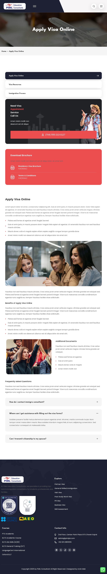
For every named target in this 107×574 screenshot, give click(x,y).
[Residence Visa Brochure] (12, 168)
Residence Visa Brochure (29, 166)
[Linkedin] (56, 550)
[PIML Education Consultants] (14, 6)
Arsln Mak (82, 569)
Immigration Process (17, 93)
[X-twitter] (61, 550)
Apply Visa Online (16, 76)
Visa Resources (15, 84)
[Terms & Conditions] (12, 177)
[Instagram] (69, 550)
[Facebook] (74, 550)
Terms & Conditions (27, 176)
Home (4, 51)
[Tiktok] (65, 550)
